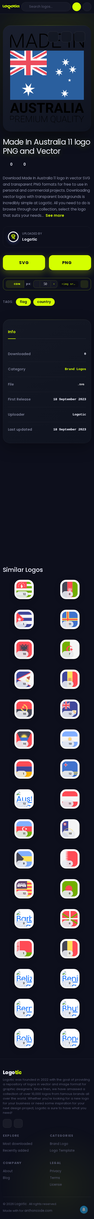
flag (23, 302)
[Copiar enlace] (66, 36)
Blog (6, 1178)
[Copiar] (84, 284)
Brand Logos (75, 369)
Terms (55, 1178)
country (44, 302)
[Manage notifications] (84, 1209)
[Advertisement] (47, 508)
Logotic (21, 1204)
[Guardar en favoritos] (79, 36)
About (8, 1171)
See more (55, 215)
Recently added (16, 1150)
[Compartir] (53, 36)
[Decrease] (37, 284)
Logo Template (62, 1150)
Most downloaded (17, 1144)
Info (12, 332)
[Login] (87, 6)
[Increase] (54, 284)
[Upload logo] (76, 6)
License (56, 1184)
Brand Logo (59, 1144)
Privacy (55, 1171)
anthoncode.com (38, 1210)
